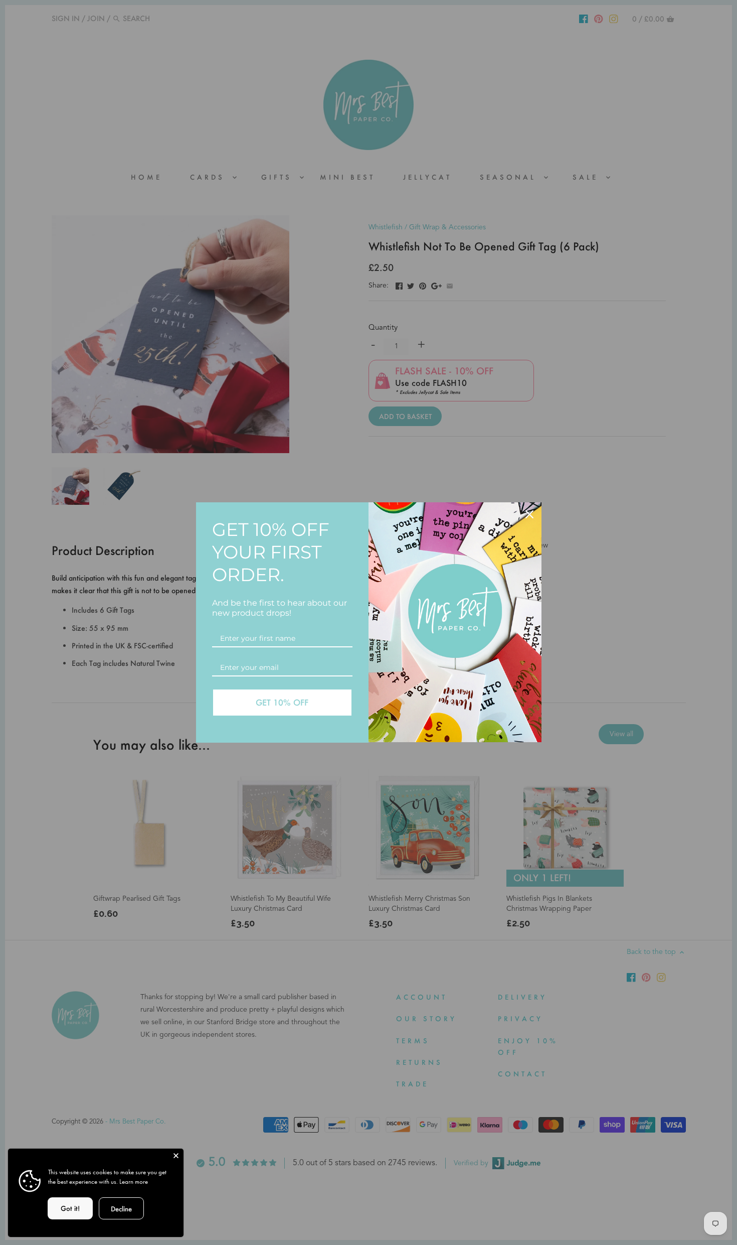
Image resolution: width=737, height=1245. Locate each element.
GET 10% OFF (282, 702)
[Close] (176, 1156)
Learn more (133, 1181)
